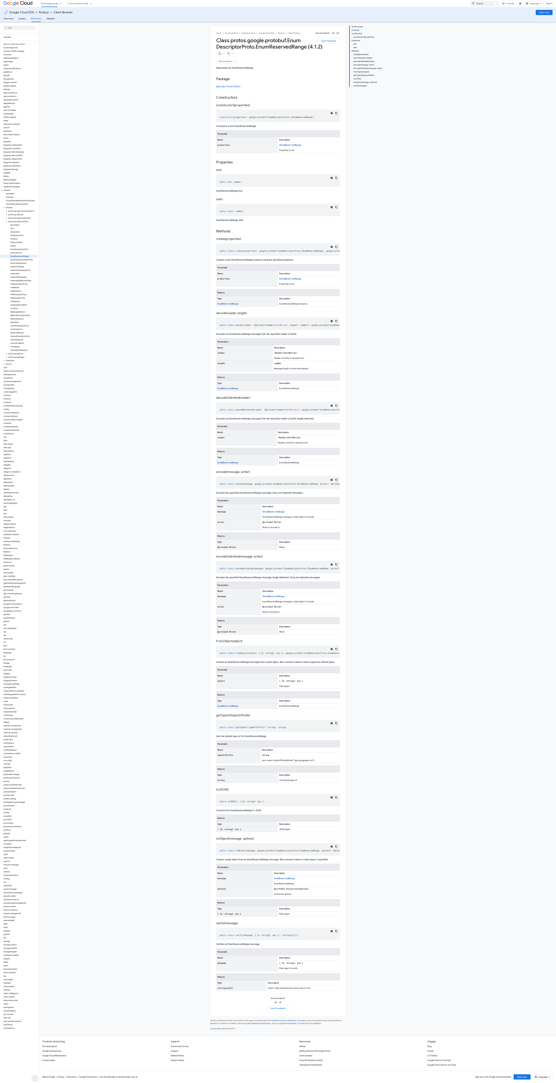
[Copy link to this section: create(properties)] (244, 239)
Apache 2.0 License (218, 1023)
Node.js (44, 12)
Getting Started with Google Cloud (314, 1051)
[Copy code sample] (336, 113)
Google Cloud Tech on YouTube (442, 1065)
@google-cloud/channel (228, 86)
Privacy (61, 1077)
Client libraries (63, 12)
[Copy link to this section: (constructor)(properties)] (253, 105)
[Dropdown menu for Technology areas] (61, 3)
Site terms (72, 1077)
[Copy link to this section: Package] (232, 79)
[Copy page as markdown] (228, 53)
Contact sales (48, 1060)
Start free (544, 12)
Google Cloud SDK (21, 12)
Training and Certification (310, 1065)
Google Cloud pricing (51, 1051)
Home (218, 33)
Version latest (227, 61)
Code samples (305, 1055)
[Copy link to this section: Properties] (236, 162)
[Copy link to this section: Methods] (234, 231)
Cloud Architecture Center (311, 1060)
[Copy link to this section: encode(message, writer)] (253, 472)
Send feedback (328, 41)
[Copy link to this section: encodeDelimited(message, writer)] (266, 557)
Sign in (549, 3)
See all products (49, 1046)
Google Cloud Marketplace (54, 1055)
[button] (19, 190)
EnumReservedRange (227, 303)
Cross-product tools (78, 3)
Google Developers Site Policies (257, 1023)
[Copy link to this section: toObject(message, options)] (257, 839)
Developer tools (248, 33)
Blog (430, 1046)
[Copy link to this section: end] (224, 170)
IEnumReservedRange (290, 145)
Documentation (231, 33)
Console (510, 3)
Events (431, 1051)
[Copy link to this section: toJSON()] (231, 789)
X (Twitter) (432, 1055)
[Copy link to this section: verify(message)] (241, 923)
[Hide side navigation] (35, 1078)
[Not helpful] (337, 33)
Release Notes (177, 1055)
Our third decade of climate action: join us (119, 1077)
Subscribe (522, 1077)
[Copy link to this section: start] (225, 199)
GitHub (302, 1046)
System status (177, 1060)
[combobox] (484, 3)
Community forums (180, 1046)
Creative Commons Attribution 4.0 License (288, 1020)
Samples (51, 18)
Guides (22, 18)
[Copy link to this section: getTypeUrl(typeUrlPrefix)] (253, 715)
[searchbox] (19, 27)
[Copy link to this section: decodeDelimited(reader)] (253, 398)
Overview (8, 18)
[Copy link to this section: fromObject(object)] (245, 641)
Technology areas (49, 3)
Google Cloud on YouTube (439, 1060)
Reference (36, 18)
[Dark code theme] (331, 113)
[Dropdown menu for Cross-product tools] (91, 3)
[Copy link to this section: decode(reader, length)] (250, 313)
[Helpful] (333, 33)
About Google (48, 1077)
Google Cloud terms (88, 1077)
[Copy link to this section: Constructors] (241, 98)
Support (174, 1051)
